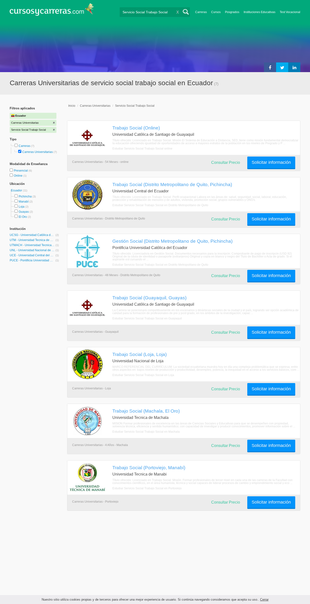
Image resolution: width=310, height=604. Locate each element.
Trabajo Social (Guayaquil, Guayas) (149, 297)
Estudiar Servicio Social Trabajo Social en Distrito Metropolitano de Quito (160, 205)
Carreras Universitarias (37, 152)
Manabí (24, 201)
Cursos (216, 12)
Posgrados (232, 12)
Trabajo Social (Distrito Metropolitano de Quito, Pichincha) (172, 184)
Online (18, 175)
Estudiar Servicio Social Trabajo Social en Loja (143, 375)
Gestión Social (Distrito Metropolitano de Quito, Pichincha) (172, 241)
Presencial (21, 170)
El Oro (23, 217)
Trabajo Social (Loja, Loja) (139, 354)
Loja (21, 206)
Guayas (24, 211)
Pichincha (25, 196)
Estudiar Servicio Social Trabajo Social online (142, 148)
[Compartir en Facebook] (270, 67)
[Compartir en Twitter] (282, 67)
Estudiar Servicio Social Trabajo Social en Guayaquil (147, 318)
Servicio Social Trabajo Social (135, 105)
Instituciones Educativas (259, 12)
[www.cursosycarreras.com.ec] (52, 11)
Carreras (201, 12)
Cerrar (264, 599)
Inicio (71, 105)
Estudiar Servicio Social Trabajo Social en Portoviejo (147, 488)
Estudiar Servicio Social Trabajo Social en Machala (146, 431)
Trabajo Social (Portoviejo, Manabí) (148, 467)
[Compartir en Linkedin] (294, 67)
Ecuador (17, 190)
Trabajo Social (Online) (136, 127)
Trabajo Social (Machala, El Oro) (146, 411)
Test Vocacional (290, 12)
